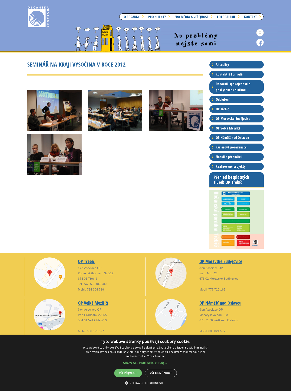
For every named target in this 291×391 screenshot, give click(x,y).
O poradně (132, 17)
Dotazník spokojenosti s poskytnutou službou (233, 86)
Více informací (156, 356)
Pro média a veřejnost (191, 17)
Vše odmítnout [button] (161, 373)
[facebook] (260, 42)
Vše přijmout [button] (128, 373)
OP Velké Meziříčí (228, 128)
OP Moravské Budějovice (233, 118)
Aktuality (222, 64)
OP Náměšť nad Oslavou (232, 137)
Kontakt (250, 17)
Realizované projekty (231, 166)
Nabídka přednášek (229, 156)
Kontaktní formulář (229, 74)
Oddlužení (222, 99)
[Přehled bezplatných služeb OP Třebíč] (236, 219)
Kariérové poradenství (231, 147)
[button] (145, 362)
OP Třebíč (222, 109)
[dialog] (145, 363)
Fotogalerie (226, 17)
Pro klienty (157, 17)
